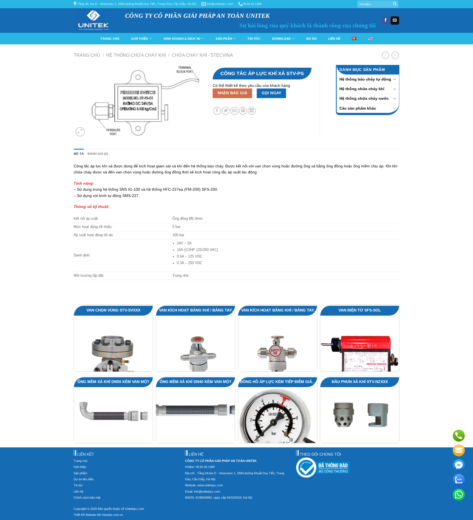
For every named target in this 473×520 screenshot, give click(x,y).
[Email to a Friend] (234, 111)
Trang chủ (109, 38)
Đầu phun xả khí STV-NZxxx (360, 381)
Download (281, 38)
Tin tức (253, 38)
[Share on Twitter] (226, 111)
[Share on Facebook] (217, 111)
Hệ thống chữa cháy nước (364, 98)
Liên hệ (334, 38)
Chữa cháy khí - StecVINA (202, 55)
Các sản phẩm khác (357, 108)
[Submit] (394, 4)
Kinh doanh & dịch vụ (182, 38)
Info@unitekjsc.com (219, 3)
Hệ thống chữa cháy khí (136, 55)
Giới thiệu (139, 38)
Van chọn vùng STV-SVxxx (113, 310)
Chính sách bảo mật (87, 497)
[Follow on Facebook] (386, 20)
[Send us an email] (395, 20)
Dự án (311, 38)
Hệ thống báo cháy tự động (365, 79)
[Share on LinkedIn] (252, 111)
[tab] (79, 154)
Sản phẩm (224, 38)
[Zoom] (80, 131)
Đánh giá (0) (98, 153)
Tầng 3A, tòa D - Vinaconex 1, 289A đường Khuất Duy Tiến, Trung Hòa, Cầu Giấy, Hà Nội (136, 3)
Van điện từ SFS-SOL (360, 310)
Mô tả (79, 153)
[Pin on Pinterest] (243, 111)
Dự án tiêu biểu (84, 479)
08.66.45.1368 (252, 3)
